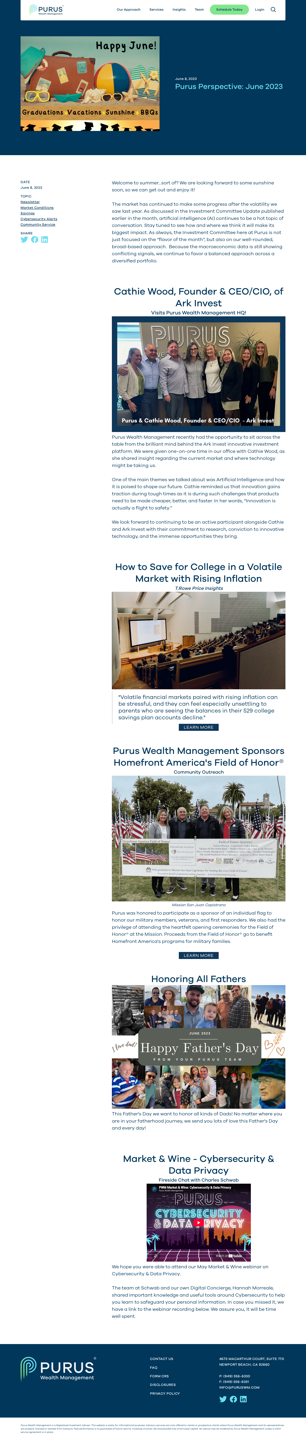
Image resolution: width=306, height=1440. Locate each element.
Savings (28, 213)
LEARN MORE (199, 727)
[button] (259, 9)
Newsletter (30, 202)
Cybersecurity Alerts (39, 219)
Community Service (38, 224)
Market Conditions (37, 207)
